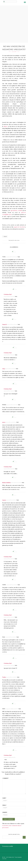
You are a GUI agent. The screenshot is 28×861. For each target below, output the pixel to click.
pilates (6, 126)
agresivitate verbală (16, 210)
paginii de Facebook (19, 227)
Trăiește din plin (14, 240)
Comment (5, 778)
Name (4, 798)
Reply (19, 256)
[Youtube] (23, 854)
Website (4, 812)
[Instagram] (27, 854)
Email (4, 805)
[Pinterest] (25, 854)
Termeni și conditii (7, 846)
